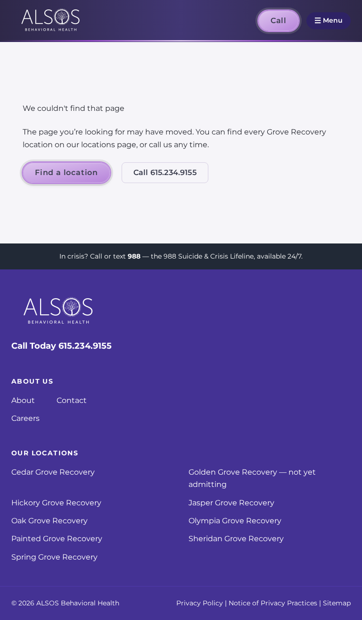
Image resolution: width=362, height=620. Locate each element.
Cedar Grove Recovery (53, 472)
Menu (328, 20)
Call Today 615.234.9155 (61, 346)
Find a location (66, 172)
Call (279, 20)
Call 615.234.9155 (165, 172)
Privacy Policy (199, 603)
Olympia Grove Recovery (235, 520)
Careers (25, 418)
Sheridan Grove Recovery (236, 538)
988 (134, 256)
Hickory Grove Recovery (56, 502)
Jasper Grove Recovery (231, 502)
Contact (72, 400)
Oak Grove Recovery (49, 520)
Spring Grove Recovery (54, 557)
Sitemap (337, 603)
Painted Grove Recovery (56, 538)
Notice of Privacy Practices (273, 603)
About (23, 400)
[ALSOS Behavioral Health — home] (50, 21)
